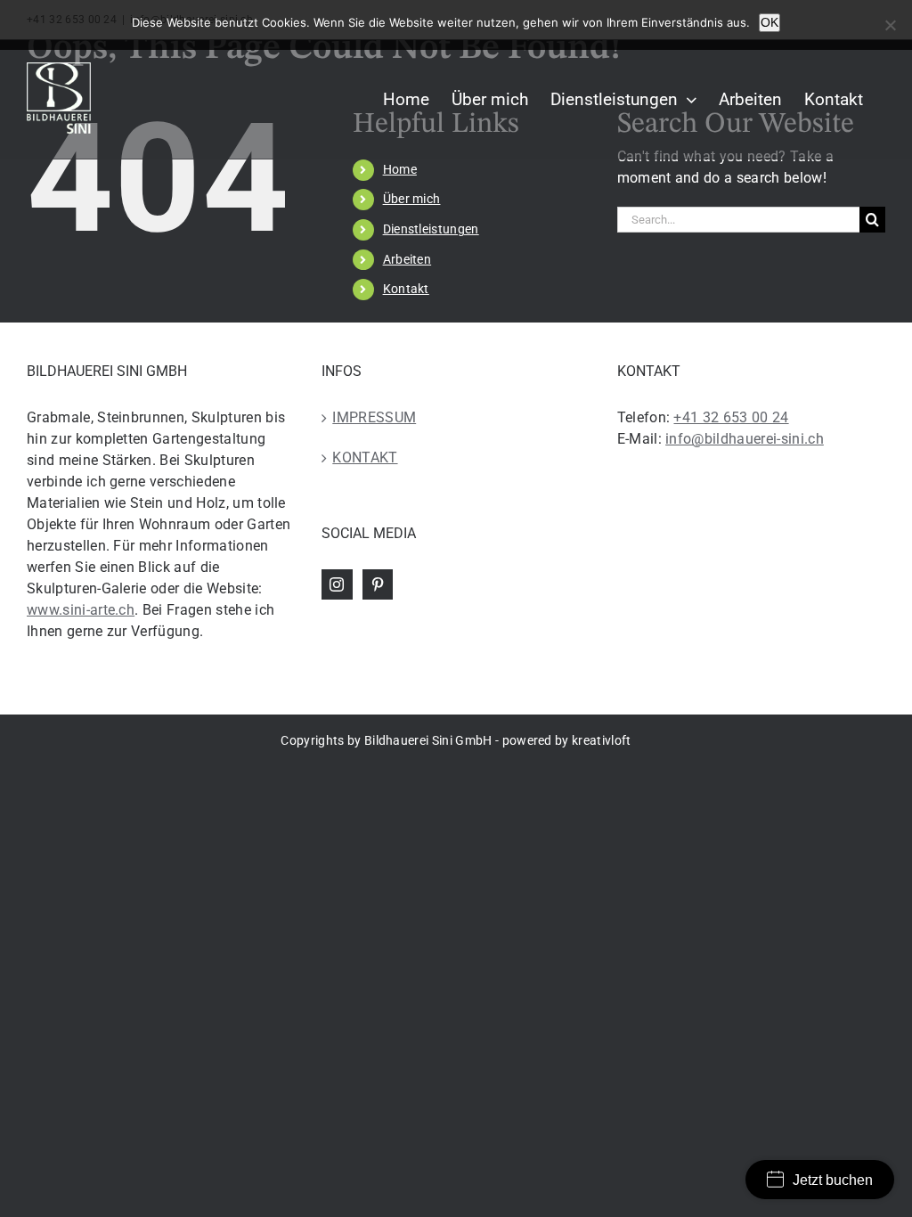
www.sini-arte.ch (80, 609)
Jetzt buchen (833, 1180)
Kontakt (406, 289)
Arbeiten (407, 259)
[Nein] (890, 25)
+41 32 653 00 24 (730, 417)
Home (400, 169)
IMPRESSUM (374, 417)
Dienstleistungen (431, 229)
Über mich (412, 199)
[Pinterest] (377, 584)
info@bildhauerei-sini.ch (744, 438)
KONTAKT (364, 457)
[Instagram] (337, 584)
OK (769, 22)
